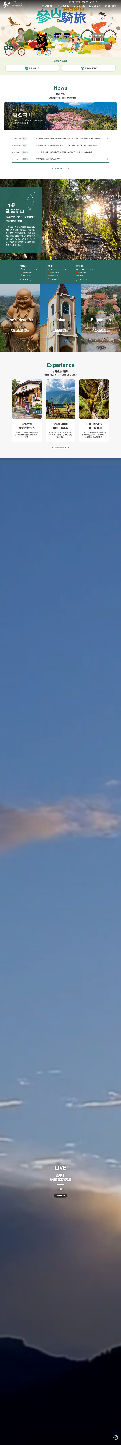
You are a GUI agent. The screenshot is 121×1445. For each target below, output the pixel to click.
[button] (47, 6)
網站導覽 (71, 2)
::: (66, 2)
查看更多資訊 (25, 279)
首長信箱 (77, 2)
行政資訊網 (85, 2)
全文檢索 (92, 2)
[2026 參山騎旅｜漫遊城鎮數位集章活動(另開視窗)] (60, 28)
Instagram (105, 2)
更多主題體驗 (59, 447)
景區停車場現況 (91, 68)
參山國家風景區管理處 (12, 4)
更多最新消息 (59, 168)
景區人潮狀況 (34, 68)
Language (112, 2)
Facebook (98, 2)
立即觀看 (59, 1196)
